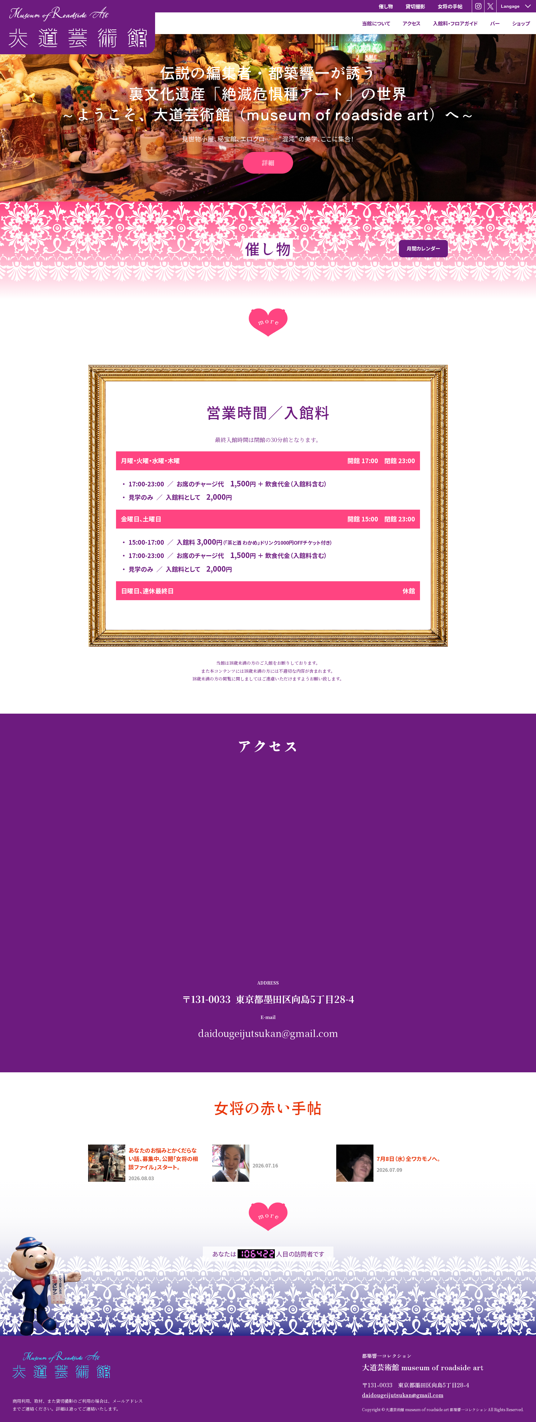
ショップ (521, 23)
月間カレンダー (423, 248)
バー (495, 23)
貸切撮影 (415, 6)
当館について (376, 23)
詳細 (268, 162)
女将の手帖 (450, 6)
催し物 (386, 6)
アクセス (412, 23)
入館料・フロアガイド (455, 23)
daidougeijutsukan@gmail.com (268, 1033)
